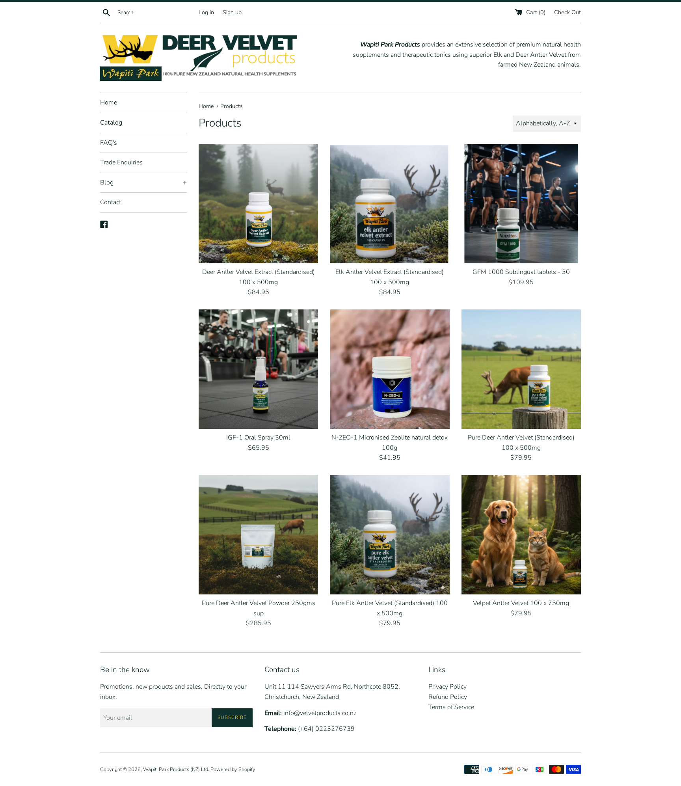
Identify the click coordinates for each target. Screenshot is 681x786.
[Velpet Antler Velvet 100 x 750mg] (521, 534)
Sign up (232, 12)
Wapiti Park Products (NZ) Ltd (175, 769)
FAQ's (108, 142)
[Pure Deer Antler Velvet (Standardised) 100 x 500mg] (521, 369)
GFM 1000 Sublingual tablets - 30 (521, 272)
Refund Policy (447, 697)
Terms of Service (451, 707)
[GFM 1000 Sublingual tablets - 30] (521, 203)
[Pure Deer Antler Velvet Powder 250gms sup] (258, 534)
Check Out (567, 12)
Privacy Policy (447, 686)
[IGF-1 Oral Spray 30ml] (258, 369)
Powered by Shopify (232, 769)
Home (108, 102)
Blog (143, 182)
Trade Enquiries (121, 162)
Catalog (111, 122)
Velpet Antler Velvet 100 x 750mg (521, 603)
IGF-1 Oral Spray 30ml (258, 437)
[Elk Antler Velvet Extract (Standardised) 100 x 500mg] (389, 203)
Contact (110, 202)
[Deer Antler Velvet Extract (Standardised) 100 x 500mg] (258, 203)
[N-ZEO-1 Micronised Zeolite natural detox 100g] (389, 369)
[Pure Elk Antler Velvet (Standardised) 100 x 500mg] (389, 534)
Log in (206, 12)
